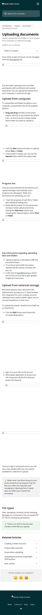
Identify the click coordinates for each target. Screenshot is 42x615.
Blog (26, 604)
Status (32, 604)
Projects (17, 26)
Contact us (18, 604)
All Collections (7, 26)
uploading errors (24, 273)
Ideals (10, 604)
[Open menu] (38, 4)
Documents (27, 26)
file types (5, 515)
